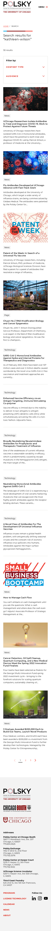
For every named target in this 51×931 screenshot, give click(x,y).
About (7, 915)
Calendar (9, 904)
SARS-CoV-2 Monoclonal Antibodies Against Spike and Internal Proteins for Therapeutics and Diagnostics (23, 358)
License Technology (14, 898)
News (6, 910)
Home (6, 26)
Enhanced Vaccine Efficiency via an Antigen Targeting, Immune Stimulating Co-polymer (24, 401)
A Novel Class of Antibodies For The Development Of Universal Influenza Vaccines (22, 526)
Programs (9, 893)
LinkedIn (34, 898)
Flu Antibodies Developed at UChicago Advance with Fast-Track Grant (23, 186)
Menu (41, 7)
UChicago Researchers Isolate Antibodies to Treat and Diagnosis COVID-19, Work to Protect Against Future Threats (25, 124)
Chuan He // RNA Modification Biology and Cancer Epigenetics (23, 322)
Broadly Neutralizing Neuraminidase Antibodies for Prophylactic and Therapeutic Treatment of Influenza (22, 443)
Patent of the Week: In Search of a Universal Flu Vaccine (21, 254)
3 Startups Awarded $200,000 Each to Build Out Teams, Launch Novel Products (25, 730)
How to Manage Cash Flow (17, 597)
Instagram (40, 898)
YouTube (46, 898)
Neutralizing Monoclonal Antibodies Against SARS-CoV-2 (22, 485)
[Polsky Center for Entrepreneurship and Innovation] (18, 7)
